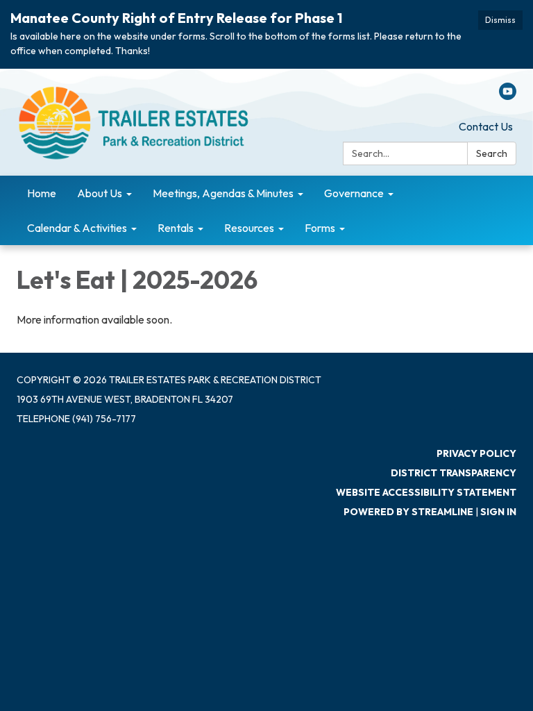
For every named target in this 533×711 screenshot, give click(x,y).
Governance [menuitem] (354, 193)
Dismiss (500, 20)
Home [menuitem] (41, 193)
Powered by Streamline (408, 511)
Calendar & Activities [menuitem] (77, 228)
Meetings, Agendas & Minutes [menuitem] (223, 193)
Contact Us (486, 126)
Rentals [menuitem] (176, 228)
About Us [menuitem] (99, 193)
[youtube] (507, 96)
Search (491, 153)
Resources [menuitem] (249, 228)
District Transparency (453, 473)
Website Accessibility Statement (426, 492)
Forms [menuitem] (320, 228)
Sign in (498, 511)
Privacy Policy (476, 453)
